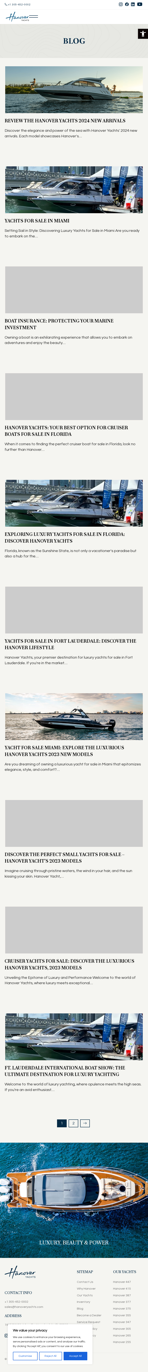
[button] (143, 34)
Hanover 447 (122, 1281)
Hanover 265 (122, 1335)
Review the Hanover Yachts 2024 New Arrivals (65, 121)
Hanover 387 (122, 1295)
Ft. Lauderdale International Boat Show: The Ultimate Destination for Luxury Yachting (65, 1071)
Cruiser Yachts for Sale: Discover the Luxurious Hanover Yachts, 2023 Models (69, 964)
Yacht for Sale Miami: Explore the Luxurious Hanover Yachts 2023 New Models (64, 751)
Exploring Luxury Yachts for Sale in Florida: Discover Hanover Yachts (65, 537)
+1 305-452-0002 (18, 4)
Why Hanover (86, 1288)
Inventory (83, 1301)
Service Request (88, 1322)
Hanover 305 (122, 1328)
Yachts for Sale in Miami (37, 221)
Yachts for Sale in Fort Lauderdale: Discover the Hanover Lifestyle (70, 644)
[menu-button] (33, 16)
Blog (80, 1308)
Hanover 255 (122, 1342)
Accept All (75, 1356)
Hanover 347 (122, 1322)
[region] (50, 1344)
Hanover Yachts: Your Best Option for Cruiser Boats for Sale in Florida (66, 431)
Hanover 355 (122, 1315)
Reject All (50, 1356)
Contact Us (85, 1281)
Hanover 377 (122, 1301)
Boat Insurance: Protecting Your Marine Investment (59, 324)
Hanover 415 (122, 1288)
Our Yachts (85, 1295)
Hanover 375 (122, 1308)
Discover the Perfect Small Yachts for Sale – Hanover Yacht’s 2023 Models (64, 857)
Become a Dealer (89, 1315)
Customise (25, 1356)
